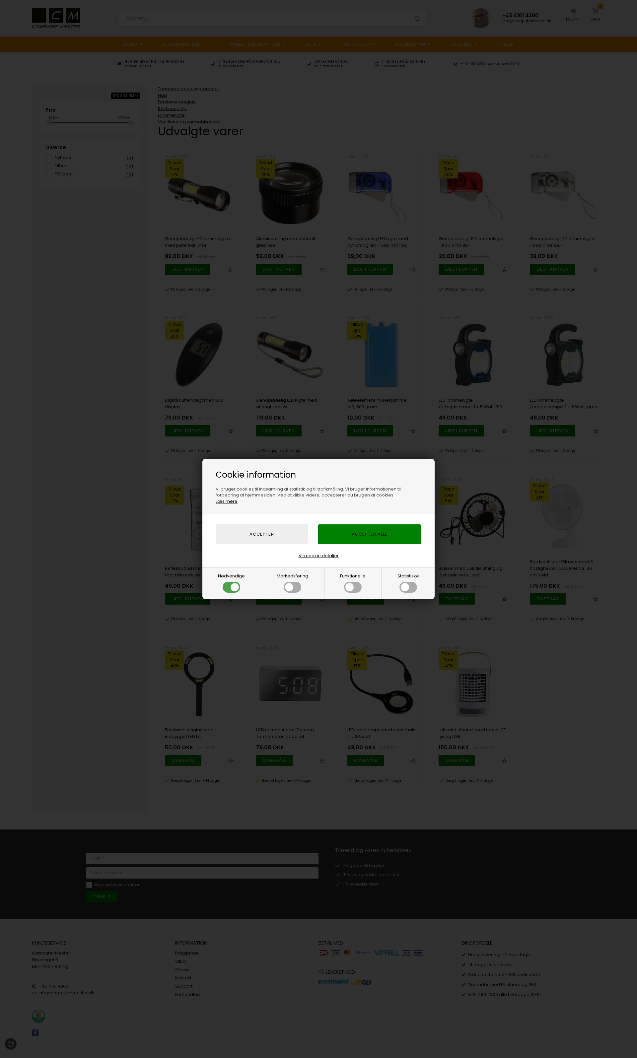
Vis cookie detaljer (319, 556)
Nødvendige (231, 576)
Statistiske (408, 576)
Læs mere (227, 501)
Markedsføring (292, 576)
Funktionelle (353, 576)
